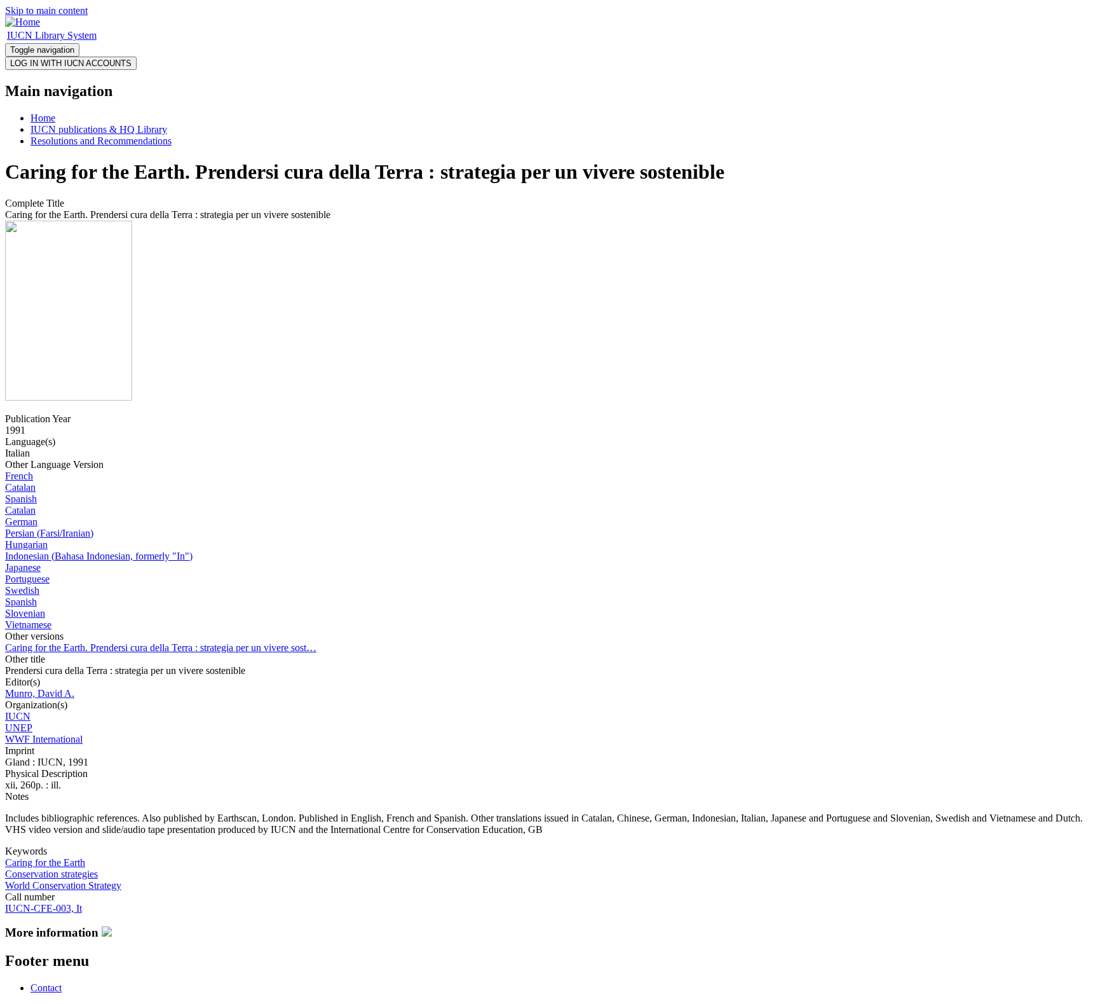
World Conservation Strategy (63, 885)
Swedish (22, 590)
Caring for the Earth (45, 862)
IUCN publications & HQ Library (98, 129)
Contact (46, 987)
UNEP (18, 727)
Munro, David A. (39, 693)
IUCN (17, 716)
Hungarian (26, 544)
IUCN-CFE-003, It (43, 908)
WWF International (44, 739)
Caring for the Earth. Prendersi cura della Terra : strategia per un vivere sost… (160, 647)
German (21, 521)
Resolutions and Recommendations (101, 140)
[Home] (22, 22)
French (19, 476)
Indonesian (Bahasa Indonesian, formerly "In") (99, 556)
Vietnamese (28, 624)
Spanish (21, 498)
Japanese (23, 567)
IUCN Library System (52, 35)
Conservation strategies (51, 874)
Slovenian (25, 613)
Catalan (20, 487)
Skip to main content (46, 10)
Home (42, 118)
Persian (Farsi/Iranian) (49, 533)
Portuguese (27, 579)
